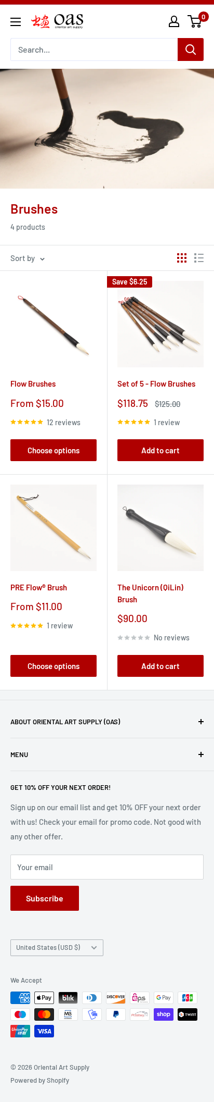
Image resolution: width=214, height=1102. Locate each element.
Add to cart (160, 450)
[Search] (191, 49)
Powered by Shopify (39, 1080)
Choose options (53, 450)
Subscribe (44, 898)
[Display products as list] (199, 258)
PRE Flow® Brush (38, 587)
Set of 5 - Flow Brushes (156, 383)
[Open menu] (15, 22)
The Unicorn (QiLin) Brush (150, 593)
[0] (195, 21)
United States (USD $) (48, 947)
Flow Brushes (33, 383)
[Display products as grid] (181, 258)
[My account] (174, 21)
